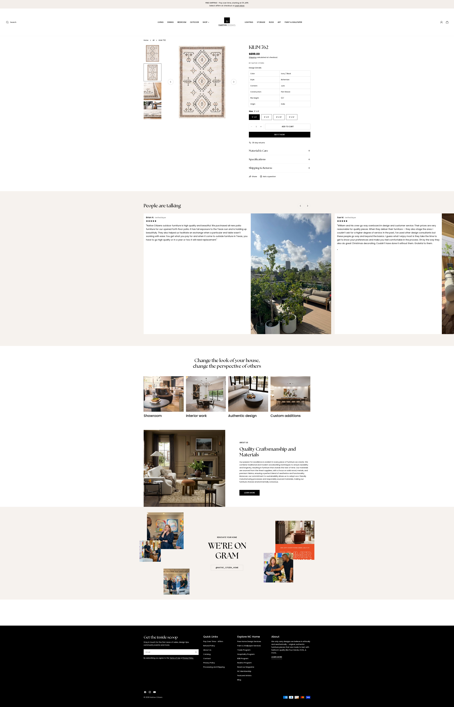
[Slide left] (170, 82)
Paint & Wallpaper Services (249, 645)
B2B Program (242, 658)
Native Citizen (156, 697)
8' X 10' (279, 117)
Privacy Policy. (188, 658)
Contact (207, 658)
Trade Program (244, 650)
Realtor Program (244, 662)
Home (146, 40)
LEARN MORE (276, 657)
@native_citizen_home (227, 567)
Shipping (252, 57)
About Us (207, 650)
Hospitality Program (246, 654)
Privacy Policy (209, 662)
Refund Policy (209, 645)
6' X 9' (266, 117)
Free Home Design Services (249, 641)
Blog (239, 679)
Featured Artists (244, 675)
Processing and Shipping (214, 667)
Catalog (207, 654)
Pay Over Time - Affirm (213, 641)
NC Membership (244, 671)
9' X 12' (291, 117)
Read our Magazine (245, 667)
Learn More (239, 5)
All (153, 40)
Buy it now (279, 134)
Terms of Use (175, 658)
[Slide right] (234, 82)
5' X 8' (254, 117)
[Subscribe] (195, 652)
